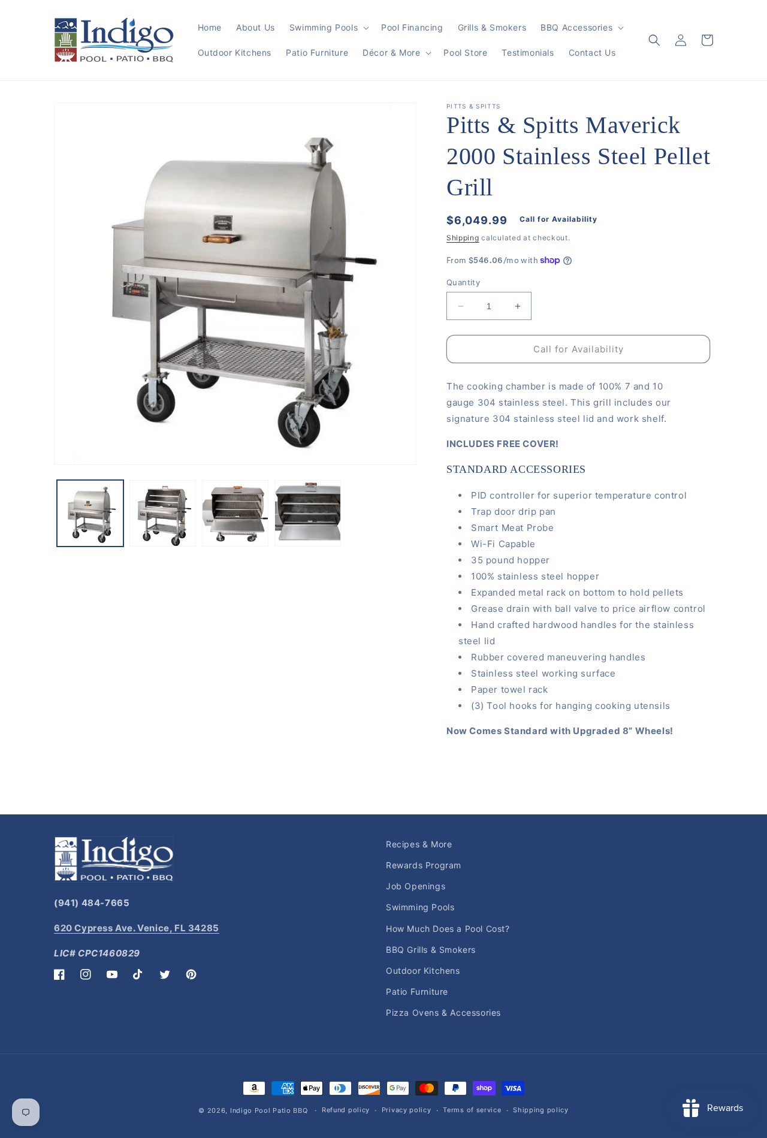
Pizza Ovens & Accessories (443, 1012)
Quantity (463, 282)
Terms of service (472, 1110)
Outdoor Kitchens (423, 970)
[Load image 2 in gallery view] (162, 513)
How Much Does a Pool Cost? (448, 928)
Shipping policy (541, 1110)
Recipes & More (419, 844)
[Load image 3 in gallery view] (235, 513)
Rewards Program (423, 865)
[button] (328, 27)
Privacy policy (406, 1110)
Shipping (462, 237)
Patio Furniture (417, 991)
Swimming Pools (420, 907)
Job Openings (415, 886)
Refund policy (346, 1110)
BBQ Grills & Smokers (431, 949)
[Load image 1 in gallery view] (90, 513)
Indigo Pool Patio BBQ (269, 1110)
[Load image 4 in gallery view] (307, 513)
